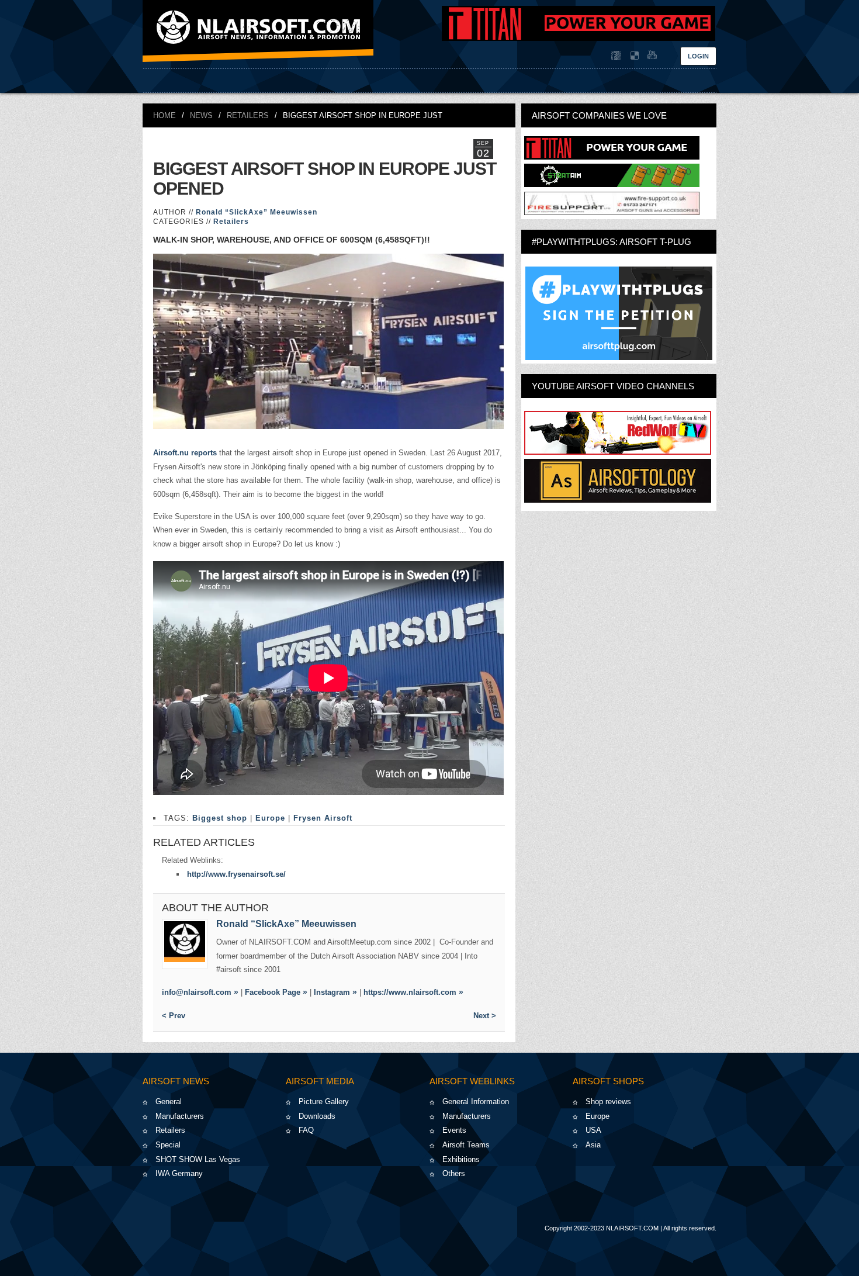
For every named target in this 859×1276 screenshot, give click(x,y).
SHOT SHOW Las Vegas (197, 1159)
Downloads (317, 1116)
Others (453, 1173)
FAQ (306, 1130)
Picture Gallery (324, 1101)
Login (698, 56)
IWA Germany (179, 1173)
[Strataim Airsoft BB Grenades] (611, 184)
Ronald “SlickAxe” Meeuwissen (256, 212)
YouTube (651, 55)
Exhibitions (461, 1159)
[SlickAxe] (184, 943)
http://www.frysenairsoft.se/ (236, 874)
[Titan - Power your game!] (611, 157)
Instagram (332, 992)
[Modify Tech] (611, 212)
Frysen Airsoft (322, 818)
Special (168, 1144)
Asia (593, 1144)
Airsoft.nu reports (186, 452)
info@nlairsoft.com (196, 992)
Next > (484, 1015)
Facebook (616, 55)
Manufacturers (179, 1116)
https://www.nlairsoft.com (409, 992)
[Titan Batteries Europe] (578, 38)
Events (454, 1130)
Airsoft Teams (466, 1144)
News (201, 115)
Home (164, 115)
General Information (475, 1101)
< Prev (173, 1015)
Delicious (633, 55)
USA (593, 1130)
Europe (270, 818)
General (168, 1101)
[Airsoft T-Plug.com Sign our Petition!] (618, 313)
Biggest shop (219, 818)
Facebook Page (272, 992)
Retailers (248, 115)
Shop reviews (608, 1101)
